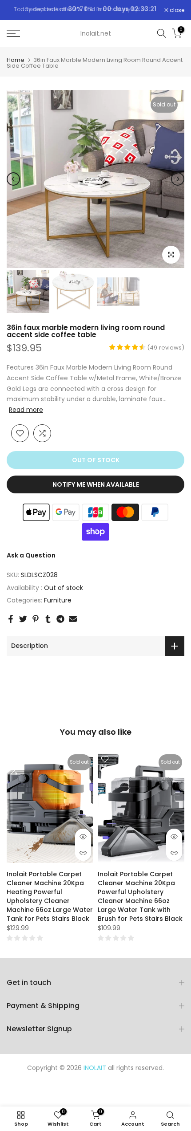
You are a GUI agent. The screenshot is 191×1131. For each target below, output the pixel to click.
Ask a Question (31, 559)
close (176, 12)
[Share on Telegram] (60, 623)
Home (15, 64)
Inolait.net (95, 37)
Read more (26, 414)
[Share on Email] (73, 623)
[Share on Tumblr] (48, 623)
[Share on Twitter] (23, 623)
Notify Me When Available (95, 488)
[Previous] (13, 183)
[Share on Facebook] (11, 623)
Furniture (58, 604)
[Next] (177, 183)
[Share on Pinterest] (36, 623)
